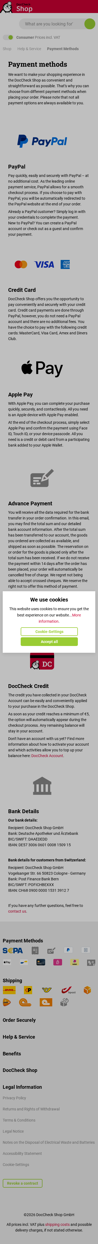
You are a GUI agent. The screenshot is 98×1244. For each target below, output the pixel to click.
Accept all (49, 641)
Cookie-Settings (49, 631)
